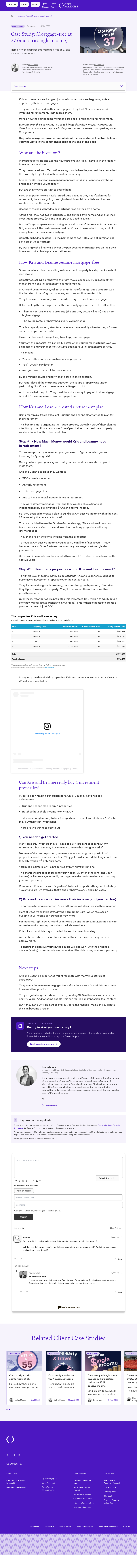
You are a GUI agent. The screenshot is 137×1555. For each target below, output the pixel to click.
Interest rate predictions (83, 1502)
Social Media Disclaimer (108, 1527)
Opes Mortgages (49, 1478)
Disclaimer (49, 1527)
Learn (24, 4)
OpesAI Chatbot (45, 5)
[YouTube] (13, 1455)
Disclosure (34, 1527)
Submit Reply (105, 1178)
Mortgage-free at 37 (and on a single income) (35, 16)
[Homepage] (12, 16)
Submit (23, 1217)
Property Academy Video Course (112, 1501)
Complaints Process (85, 1527)
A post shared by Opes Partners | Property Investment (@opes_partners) (47, 769)
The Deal (108, 1496)
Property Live (110, 1487)
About (35, 4)
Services (12, 4)
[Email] (43, 1099)
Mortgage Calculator (82, 1507)
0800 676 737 (14, 1463)
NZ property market (82, 1494)
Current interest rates (82, 1498)
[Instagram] (19, 1455)
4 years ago (115, 1237)
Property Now (110, 1491)
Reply (120, 1259)
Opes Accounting (49, 1483)
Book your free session (16, 1487)
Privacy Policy (65, 1527)
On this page (20, 86)
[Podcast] (7, 1455)
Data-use (127, 1527)
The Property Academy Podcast (112, 1481)
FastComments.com (70, 1307)
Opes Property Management (48, 1488)
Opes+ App (53, 5)
